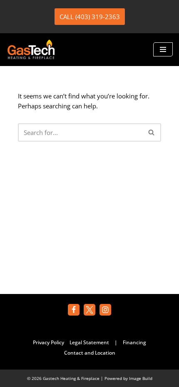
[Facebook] (74, 310)
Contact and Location (89, 352)
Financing (134, 342)
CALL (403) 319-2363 (90, 16)
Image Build (140, 378)
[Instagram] (105, 310)
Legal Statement (89, 342)
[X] (89, 310)
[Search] (151, 132)
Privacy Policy (48, 342)
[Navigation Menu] (163, 49)
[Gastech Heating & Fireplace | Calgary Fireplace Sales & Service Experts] (31, 49)
